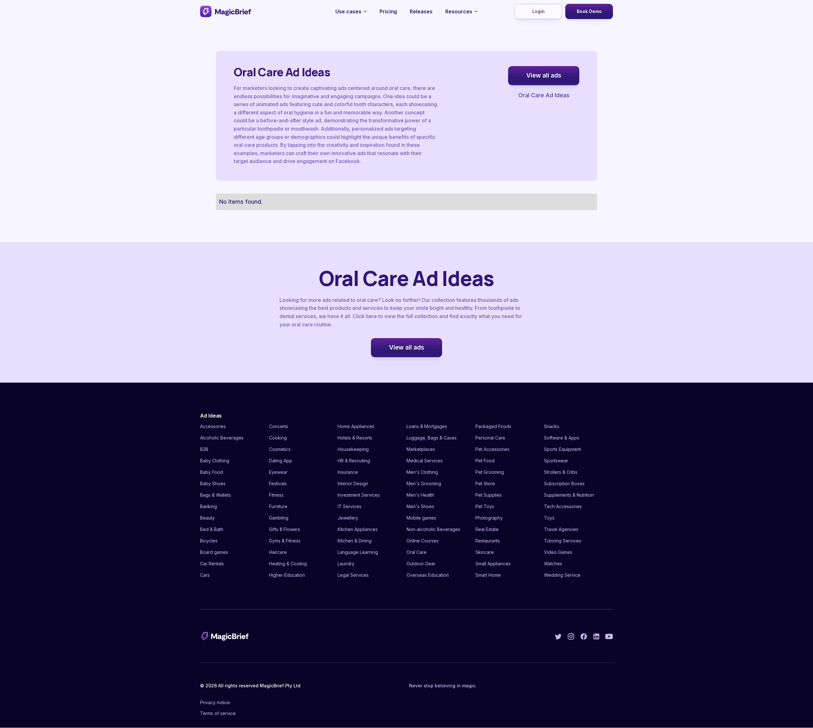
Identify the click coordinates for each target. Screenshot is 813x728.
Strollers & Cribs (560, 472)
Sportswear (556, 460)
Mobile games (421, 517)
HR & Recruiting (354, 460)
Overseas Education (427, 575)
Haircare (278, 552)
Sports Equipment (562, 449)
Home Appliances (356, 426)
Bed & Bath (211, 529)
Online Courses (422, 540)
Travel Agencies (561, 529)
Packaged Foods (493, 426)
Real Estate (487, 529)
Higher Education (287, 575)
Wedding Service (562, 575)
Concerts (278, 426)
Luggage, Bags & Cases (431, 437)
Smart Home (488, 575)
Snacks (551, 426)
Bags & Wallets (215, 495)
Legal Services (353, 575)
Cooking (278, 437)
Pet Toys (484, 506)
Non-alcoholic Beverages (433, 529)
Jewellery (348, 517)
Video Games (558, 552)
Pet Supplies (488, 495)
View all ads (543, 75)
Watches (553, 563)
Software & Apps (561, 437)
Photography (489, 517)
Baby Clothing (214, 460)
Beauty (207, 517)
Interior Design (353, 483)
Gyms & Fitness (284, 540)
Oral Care (416, 552)
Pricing (388, 11)
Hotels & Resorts (355, 437)
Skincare (484, 552)
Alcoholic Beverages (222, 437)
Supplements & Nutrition (569, 495)
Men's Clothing (422, 472)
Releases (421, 11)
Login (538, 11)
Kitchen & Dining (355, 540)
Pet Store (485, 483)
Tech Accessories (563, 506)
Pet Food (484, 460)
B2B (204, 449)
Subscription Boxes (564, 483)
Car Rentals (212, 563)
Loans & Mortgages (426, 426)
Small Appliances (493, 563)
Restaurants (487, 540)
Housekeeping (353, 449)
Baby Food (211, 472)
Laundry (346, 563)
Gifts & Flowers (284, 529)
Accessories (213, 426)
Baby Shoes (212, 483)
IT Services (349, 506)
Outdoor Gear (420, 563)
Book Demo (589, 11)
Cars (205, 575)
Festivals (278, 483)
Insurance (348, 472)
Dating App (280, 460)
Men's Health (420, 495)
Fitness (276, 495)
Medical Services (424, 460)
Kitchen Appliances (358, 529)
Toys (549, 517)
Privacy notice (215, 702)
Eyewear (278, 472)
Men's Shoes (420, 506)
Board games (214, 552)
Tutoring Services (562, 540)
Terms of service (218, 713)
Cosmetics (280, 449)
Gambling (278, 517)
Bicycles (209, 540)
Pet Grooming (489, 472)
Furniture (278, 506)
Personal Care (490, 437)
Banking (208, 506)
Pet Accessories (492, 449)
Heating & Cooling (288, 563)
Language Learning (358, 552)
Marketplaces (420, 449)
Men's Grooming (423, 483)
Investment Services (359, 495)
